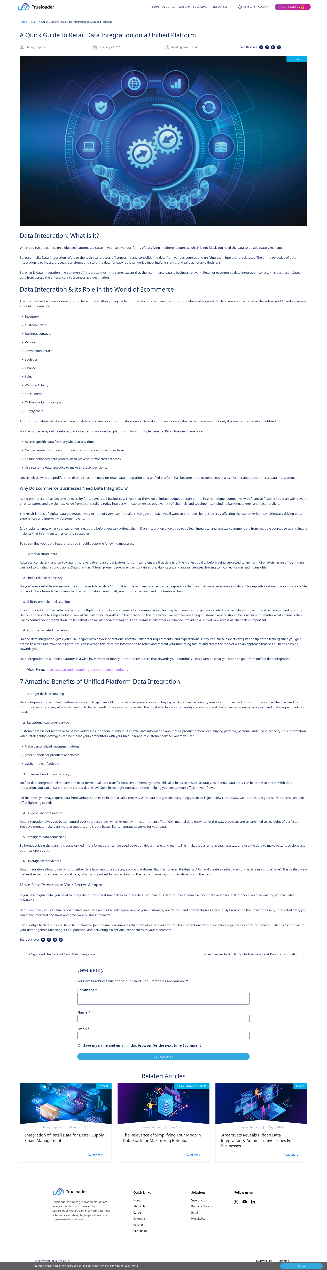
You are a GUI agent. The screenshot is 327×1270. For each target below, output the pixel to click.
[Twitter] (261, 47)
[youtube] (244, 1201)
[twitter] (236, 1201)
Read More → (97, 1154)
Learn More (131, 1265)
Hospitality (198, 1218)
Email (83, 1029)
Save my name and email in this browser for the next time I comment (142, 1045)
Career (137, 1212)
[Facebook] (267, 47)
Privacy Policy (263, 1261)
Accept (301, 1266)
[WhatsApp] (279, 47)
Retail (33, 21)
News (300, 1086)
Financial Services (202, 1206)
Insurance (197, 1200)
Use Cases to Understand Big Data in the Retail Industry (87, 670)
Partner (138, 1225)
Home (156, 7)
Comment (87, 990)
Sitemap (284, 1261)
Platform (184, 7)
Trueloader (34, 910)
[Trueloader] (36, 7)
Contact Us (140, 1231)
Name (83, 1012)
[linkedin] (253, 1201)
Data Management (192, 1086)
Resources (220, 7)
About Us (168, 7)
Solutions (200, 7)
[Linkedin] (273, 47)
